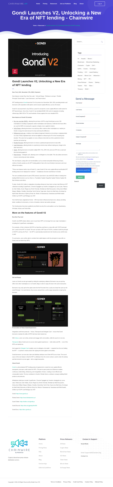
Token (90, 85)
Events (86, 68)
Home (38, 3)
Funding (80, 72)
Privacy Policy (67, 482)
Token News (64, 460)
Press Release (82, 82)
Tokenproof (15, 342)
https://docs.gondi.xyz (25, 409)
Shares (91, 82)
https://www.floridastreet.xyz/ (28, 397)
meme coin (88, 75)
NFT (85, 79)
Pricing (45, 3)
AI (78, 58)
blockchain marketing (92, 62)
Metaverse (96, 75)
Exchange (93, 68)
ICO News (63, 456)
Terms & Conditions (56, 482)
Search (76, 181)
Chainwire (81, 65)
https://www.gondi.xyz (22, 393)
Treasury (80, 89)
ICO (86, 72)
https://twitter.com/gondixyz (27, 401)
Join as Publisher (65, 3)
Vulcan (17, 338)
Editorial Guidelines (45, 468)
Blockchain (81, 62)
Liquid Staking (93, 72)
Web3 (86, 89)
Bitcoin (90, 58)
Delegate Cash (25, 348)
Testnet (80, 85)
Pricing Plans (43, 448)
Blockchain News (65, 452)
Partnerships (43, 464)
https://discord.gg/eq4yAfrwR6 (29, 405)
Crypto (88, 65)
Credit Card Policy (78, 482)
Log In (100, 4)
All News (62, 444)
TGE (85, 85)
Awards (83, 58)
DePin (79, 68)
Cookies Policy (89, 482)
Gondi (25, 102)
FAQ (40, 452)
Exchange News (65, 468)
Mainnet (80, 75)
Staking (97, 82)
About (81, 3)
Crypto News (64, 448)
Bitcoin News (64, 464)
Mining (80, 79)
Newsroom (53, 3)
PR (89, 79)
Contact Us (84, 456)
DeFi (93, 65)
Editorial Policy (99, 482)
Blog (75, 3)
